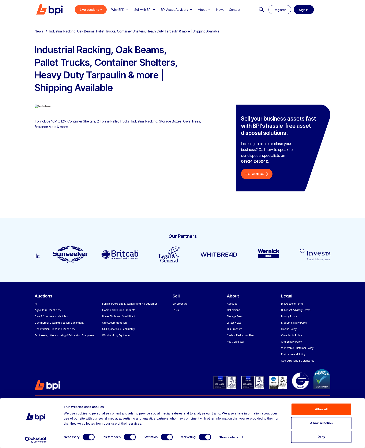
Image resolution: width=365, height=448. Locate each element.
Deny (321, 437)
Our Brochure (234, 329)
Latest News (234, 322)
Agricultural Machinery (48, 310)
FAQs (176, 310)
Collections (233, 310)
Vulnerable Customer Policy (297, 348)
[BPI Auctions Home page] (49, 9)
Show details (228, 437)
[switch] (130, 437)
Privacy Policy (289, 316)
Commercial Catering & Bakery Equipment (59, 322)
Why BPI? (118, 10)
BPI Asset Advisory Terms (295, 310)
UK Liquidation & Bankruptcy (118, 329)
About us (232, 303)
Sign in (304, 10)
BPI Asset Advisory (174, 10)
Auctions (43, 296)
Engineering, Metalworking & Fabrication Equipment (65, 335)
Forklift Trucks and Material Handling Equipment (130, 303)
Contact (234, 10)
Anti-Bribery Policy (291, 341)
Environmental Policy (293, 354)
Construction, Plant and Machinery (55, 329)
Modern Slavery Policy (294, 322)
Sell (176, 296)
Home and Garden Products (118, 310)
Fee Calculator (235, 341)
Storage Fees (234, 316)
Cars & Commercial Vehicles (51, 316)
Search (261, 9)
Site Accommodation (114, 322)
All (36, 303)
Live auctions (89, 10)
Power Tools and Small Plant (118, 316)
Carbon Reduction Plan (240, 335)
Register (280, 10)
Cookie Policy (289, 329)
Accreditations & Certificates (297, 360)
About (202, 10)
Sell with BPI (142, 10)
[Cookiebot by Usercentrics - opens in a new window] (35, 440)
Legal (286, 296)
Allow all (321, 409)
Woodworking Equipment (116, 335)
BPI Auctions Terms (292, 303)
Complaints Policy (291, 335)
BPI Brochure (180, 303)
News (220, 10)
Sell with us (254, 174)
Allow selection (321, 423)
